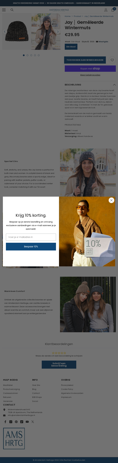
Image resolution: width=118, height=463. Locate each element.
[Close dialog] (111, 200)
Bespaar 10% (31, 246)
